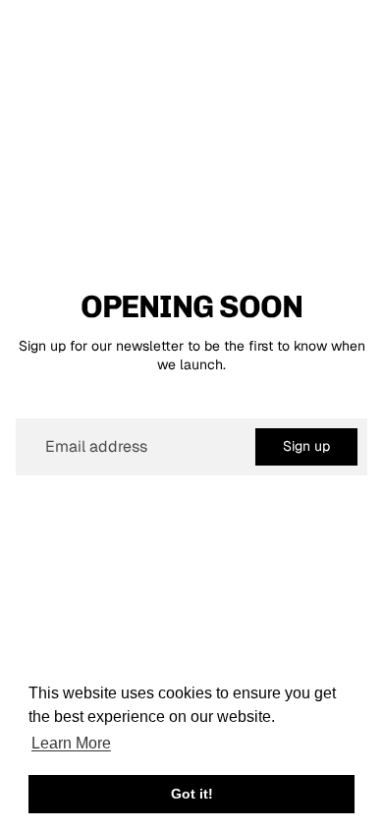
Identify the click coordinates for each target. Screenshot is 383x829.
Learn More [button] (71, 743)
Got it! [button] (192, 793)
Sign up (306, 446)
